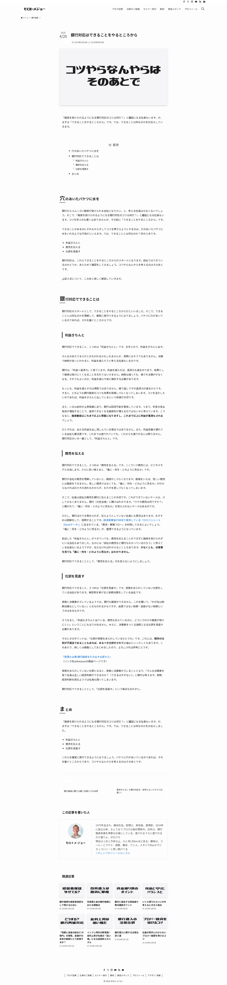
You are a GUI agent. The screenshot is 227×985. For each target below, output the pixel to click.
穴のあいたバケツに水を (85, 151)
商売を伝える (82, 164)
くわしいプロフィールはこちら (113, 853)
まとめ (75, 174)
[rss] (200, 1)
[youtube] (196, 1)
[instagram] (192, 1)
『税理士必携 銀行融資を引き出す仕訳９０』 (87, 657)
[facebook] (184, 1)
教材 (112, 975)
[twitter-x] (188, 1)
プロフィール (138, 975)
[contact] (204, 1)
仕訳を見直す (82, 168)
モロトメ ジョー (76, 842)
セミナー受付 (101, 975)
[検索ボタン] (202, 9)
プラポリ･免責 (154, 975)
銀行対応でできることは (85, 156)
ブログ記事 (71, 975)
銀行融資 (66, 42)
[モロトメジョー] (34, 9)
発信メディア (123, 975)
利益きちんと (82, 160)
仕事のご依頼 (86, 975)
